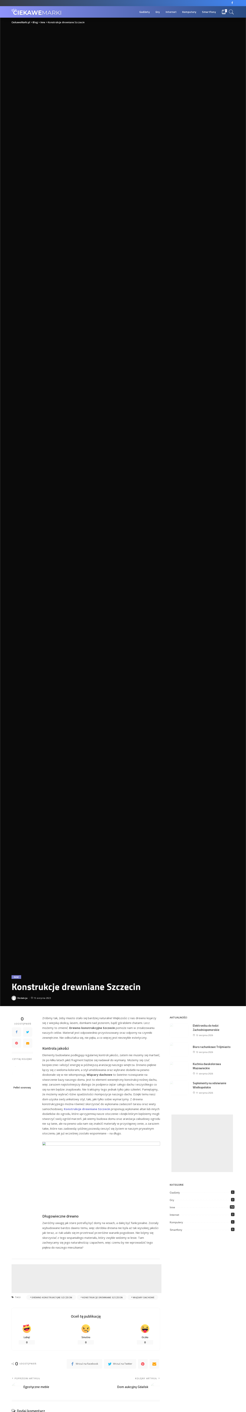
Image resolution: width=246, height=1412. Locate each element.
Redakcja (22, 998)
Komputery (176, 1222)
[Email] (27, 1043)
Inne (16, 977)
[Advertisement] (86, 1278)
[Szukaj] (231, 12)
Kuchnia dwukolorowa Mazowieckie (207, 1066)
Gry (172, 1200)
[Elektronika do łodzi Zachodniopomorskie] (179, 1030)
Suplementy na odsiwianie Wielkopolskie (209, 1085)
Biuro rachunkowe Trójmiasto (211, 1047)
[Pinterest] (16, 1043)
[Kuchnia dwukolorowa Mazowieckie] (179, 1069)
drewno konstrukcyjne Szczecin (52, 1297)
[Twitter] (27, 1032)
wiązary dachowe (143, 1297)
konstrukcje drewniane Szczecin (102, 1297)
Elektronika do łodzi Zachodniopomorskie (206, 1027)
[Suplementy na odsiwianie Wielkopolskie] (179, 1088)
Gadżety (175, 1192)
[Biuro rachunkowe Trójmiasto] (179, 1049)
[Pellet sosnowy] (22, 1073)
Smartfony (176, 1229)
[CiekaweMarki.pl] (37, 12)
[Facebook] (232, 3)
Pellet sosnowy (22, 1087)
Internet (174, 1214)
